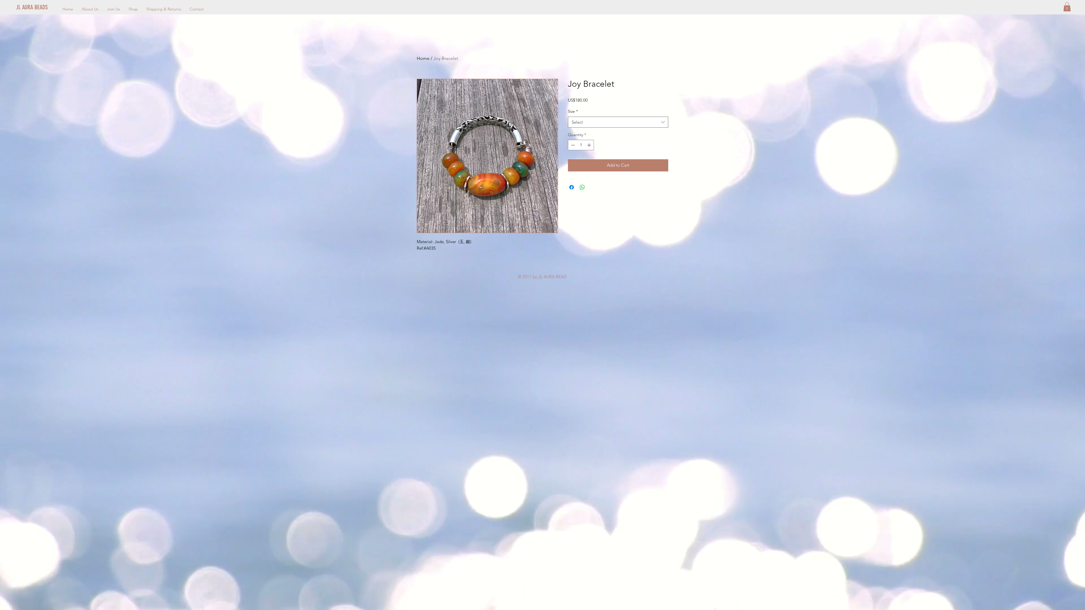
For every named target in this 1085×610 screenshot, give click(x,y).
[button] (1067, 6)
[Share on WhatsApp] (582, 187)
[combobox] (618, 122)
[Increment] (589, 145)
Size (573, 111)
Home (423, 58)
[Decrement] (572, 145)
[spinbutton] (581, 145)
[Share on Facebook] (571, 187)
